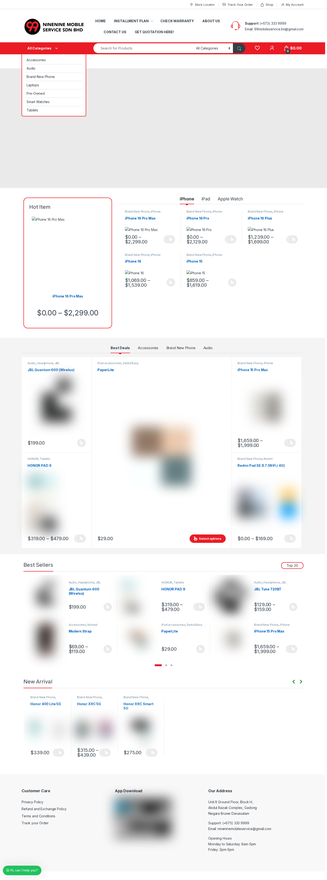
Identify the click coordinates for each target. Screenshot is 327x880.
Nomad (92, 625)
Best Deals (120, 348)
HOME (100, 21)
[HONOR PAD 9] (140, 597)
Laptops (33, 85)
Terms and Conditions (38, 816)
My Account (295, 4)
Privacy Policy (32, 802)
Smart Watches (38, 102)
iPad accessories (109, 363)
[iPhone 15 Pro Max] (233, 639)
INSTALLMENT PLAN (131, 21)
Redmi (268, 459)
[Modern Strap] (47, 639)
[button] (158, 665)
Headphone (45, 363)
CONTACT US (115, 32)
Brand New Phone (41, 77)
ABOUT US (211, 21)
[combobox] (143, 48)
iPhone (187, 198)
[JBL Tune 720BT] (233, 597)
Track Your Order (240, 4)
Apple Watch (230, 198)
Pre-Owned (36, 93)
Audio (31, 68)
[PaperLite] (140, 639)
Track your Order (35, 823)
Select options (169, 239)
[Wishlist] (257, 48)
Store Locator (205, 4)
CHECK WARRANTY (177, 21)
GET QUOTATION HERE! (154, 32)
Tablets (32, 110)
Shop (269, 4)
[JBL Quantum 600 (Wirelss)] (47, 597)
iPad (206, 198)
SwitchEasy (131, 363)
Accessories (36, 60)
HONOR (33, 459)
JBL (57, 363)
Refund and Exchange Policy (44, 809)
